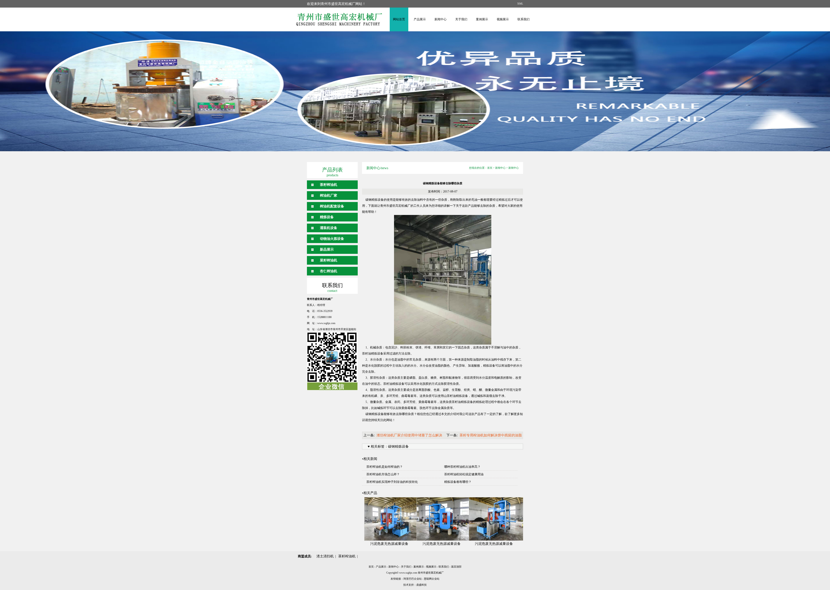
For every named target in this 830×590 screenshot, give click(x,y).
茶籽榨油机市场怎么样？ (383, 474)
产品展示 (420, 19)
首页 (489, 167)
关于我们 (461, 19)
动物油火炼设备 (332, 238)
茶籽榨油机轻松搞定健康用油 (464, 474)
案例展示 (482, 19)
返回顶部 (456, 566)
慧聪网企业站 (431, 578)
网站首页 (399, 19)
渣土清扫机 (325, 556)
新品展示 (327, 249)
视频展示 (503, 19)
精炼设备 (327, 217)
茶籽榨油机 (328, 184)
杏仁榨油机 (328, 271)
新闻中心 (440, 19)
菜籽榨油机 (328, 260)
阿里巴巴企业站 (413, 578)
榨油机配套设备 (332, 206)
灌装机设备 (328, 228)
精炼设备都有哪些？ (457, 481)
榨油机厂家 (328, 195)
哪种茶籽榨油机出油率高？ (462, 466)
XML (520, 3)
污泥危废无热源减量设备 (389, 543)
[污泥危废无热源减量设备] (389, 519)
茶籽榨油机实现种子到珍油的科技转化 (392, 481)
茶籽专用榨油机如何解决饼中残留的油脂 (491, 435)
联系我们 (523, 19)
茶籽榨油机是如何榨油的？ (384, 466)
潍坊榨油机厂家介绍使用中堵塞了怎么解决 (409, 435)
